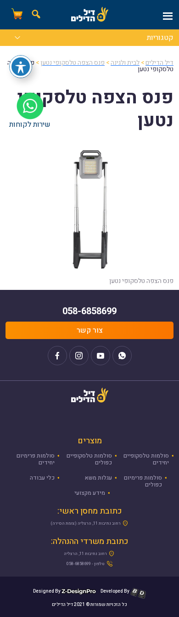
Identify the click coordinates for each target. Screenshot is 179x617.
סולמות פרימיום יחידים (36, 459)
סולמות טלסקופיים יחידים (146, 459)
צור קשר (90, 330)
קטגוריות (160, 38)
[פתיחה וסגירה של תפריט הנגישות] (21, 67)
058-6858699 (89, 311)
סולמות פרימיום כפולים (143, 481)
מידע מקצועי (89, 493)
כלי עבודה (42, 478)
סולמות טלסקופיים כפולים (89, 459)
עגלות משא (98, 478)
